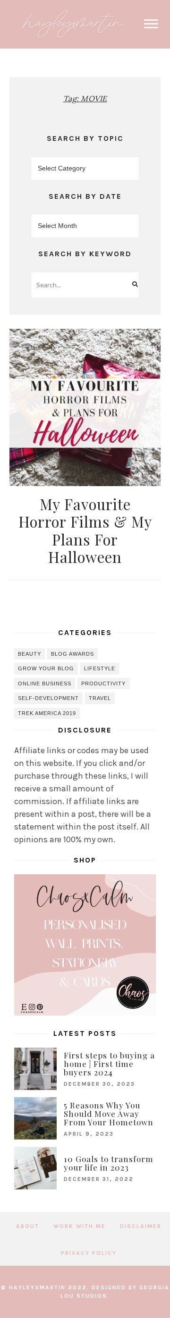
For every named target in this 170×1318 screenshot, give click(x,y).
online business (44, 683)
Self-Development (48, 698)
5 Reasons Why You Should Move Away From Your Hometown (108, 1113)
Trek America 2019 (47, 713)
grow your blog (46, 668)
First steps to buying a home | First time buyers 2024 (109, 1063)
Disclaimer (141, 1226)
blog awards (72, 654)
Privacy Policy (89, 1253)
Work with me (79, 1226)
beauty (29, 654)
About (27, 1226)
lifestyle (99, 668)
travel (100, 698)
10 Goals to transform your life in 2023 (108, 1163)
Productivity (103, 683)
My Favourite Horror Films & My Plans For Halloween (85, 530)
